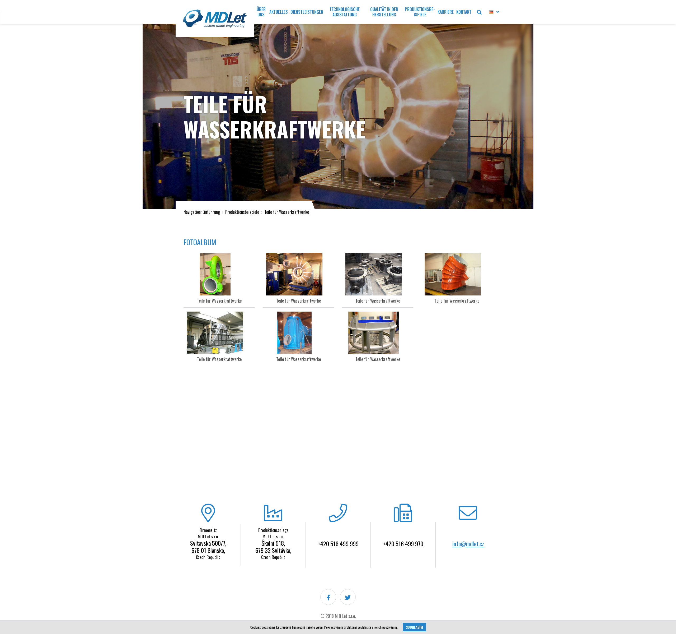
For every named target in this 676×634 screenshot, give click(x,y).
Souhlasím (414, 627)
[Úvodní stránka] (215, 18)
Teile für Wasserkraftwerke (286, 212)
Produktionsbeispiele (242, 212)
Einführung (211, 212)
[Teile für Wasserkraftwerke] (219, 274)
